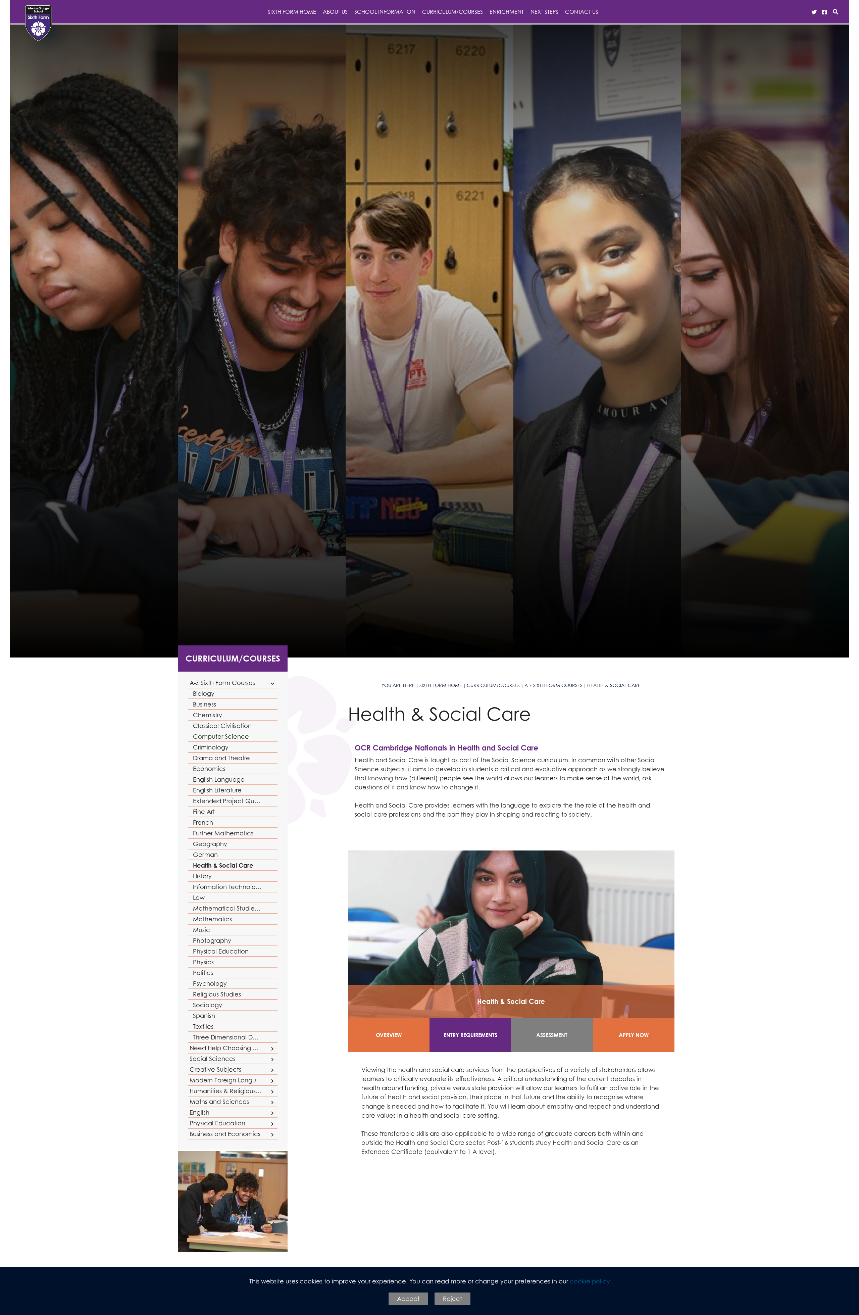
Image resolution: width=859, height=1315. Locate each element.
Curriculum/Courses (233, 658)
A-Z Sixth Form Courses (553, 685)
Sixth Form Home (440, 685)
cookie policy (590, 1281)
